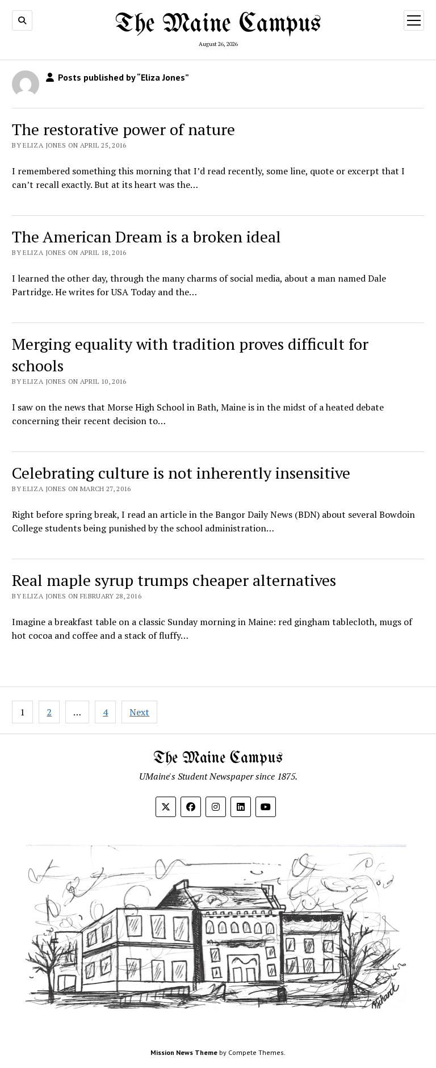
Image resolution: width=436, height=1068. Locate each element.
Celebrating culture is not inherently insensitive (181, 472)
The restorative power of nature (123, 129)
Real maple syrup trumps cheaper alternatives (174, 579)
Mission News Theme (183, 1052)
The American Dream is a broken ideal (146, 236)
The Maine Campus (218, 24)
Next (139, 712)
